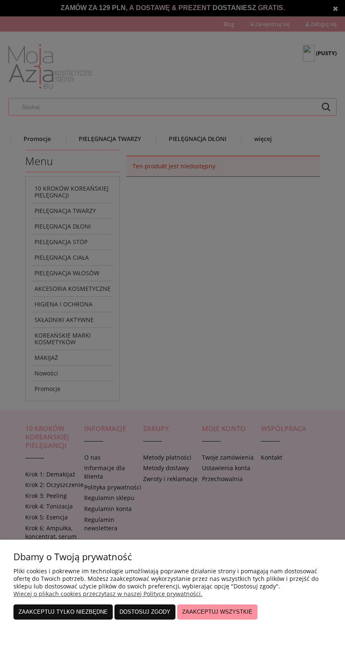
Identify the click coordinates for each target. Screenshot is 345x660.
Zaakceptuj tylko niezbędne (63, 612)
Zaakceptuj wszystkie (217, 612)
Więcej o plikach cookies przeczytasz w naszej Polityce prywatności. (107, 594)
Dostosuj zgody (144, 612)
